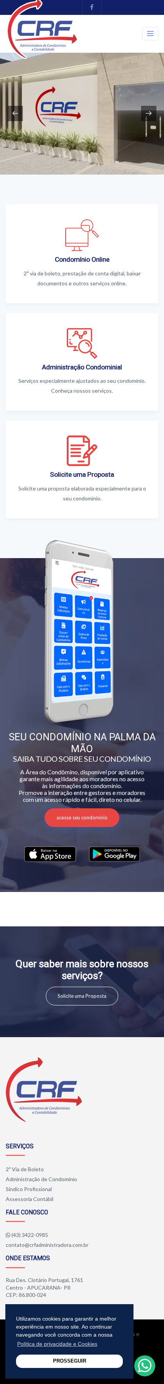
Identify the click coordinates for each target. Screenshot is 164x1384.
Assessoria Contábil (29, 1199)
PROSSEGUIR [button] (69, 1361)
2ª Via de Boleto (25, 1169)
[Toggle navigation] (150, 34)
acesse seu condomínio (82, 817)
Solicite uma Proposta (82, 996)
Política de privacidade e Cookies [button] (57, 1344)
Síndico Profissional (29, 1189)
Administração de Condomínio (41, 1179)
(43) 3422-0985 (29, 1235)
